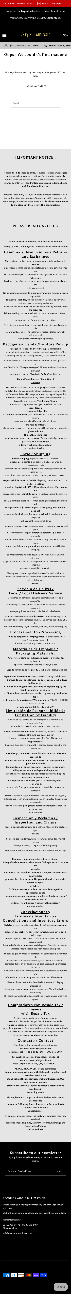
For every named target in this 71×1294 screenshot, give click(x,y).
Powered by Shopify (44, 1290)
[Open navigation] (9, 35)
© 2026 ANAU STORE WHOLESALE (18, 1290)
